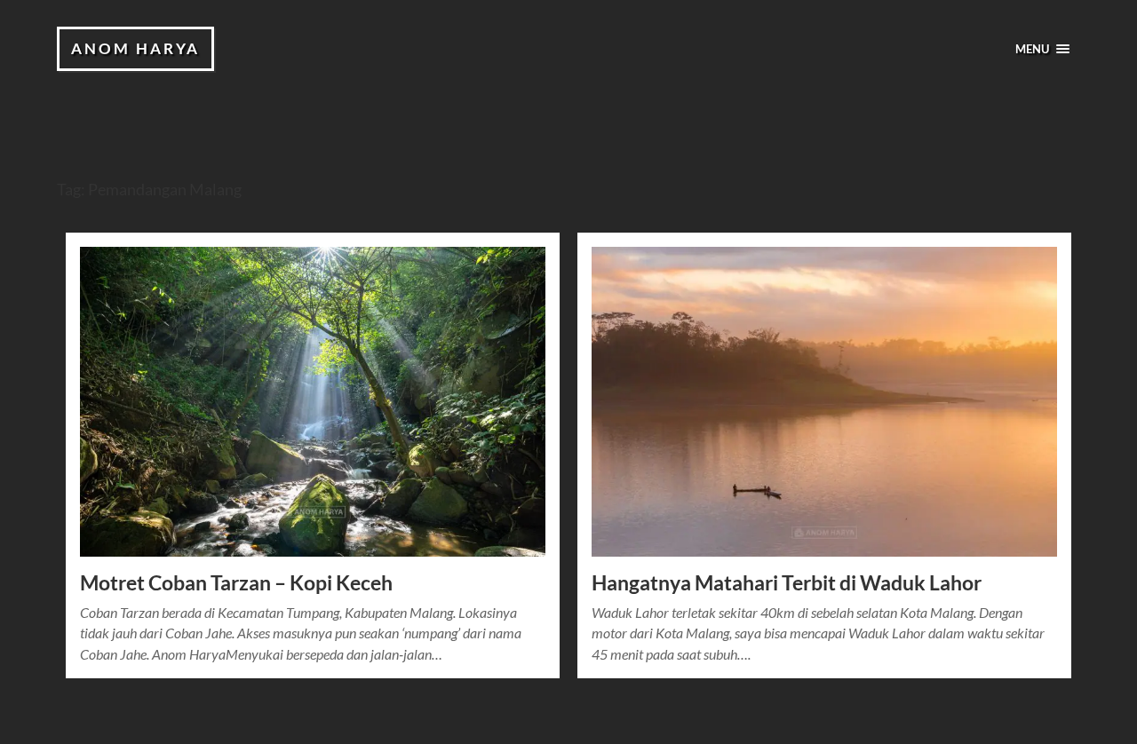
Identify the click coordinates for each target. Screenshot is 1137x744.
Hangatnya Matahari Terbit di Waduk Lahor (787, 583)
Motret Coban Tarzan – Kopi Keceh (236, 583)
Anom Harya (135, 48)
